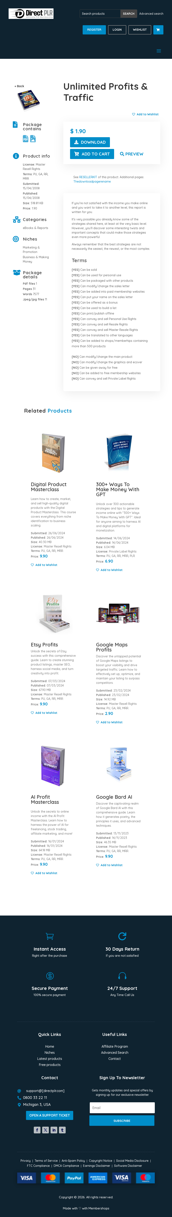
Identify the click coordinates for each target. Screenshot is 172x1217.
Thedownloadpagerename (92, 181)
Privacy (26, 1160)
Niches (49, 1053)
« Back (19, 86)
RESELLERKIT (88, 177)
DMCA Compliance (66, 1165)
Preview (134, 154)
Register (94, 30)
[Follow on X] (45, 1130)
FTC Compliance (38, 1165)
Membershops (99, 1208)
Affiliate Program (115, 1047)
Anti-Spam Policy (73, 1160)
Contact (114, 1059)
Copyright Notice (100, 1160)
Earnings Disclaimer (96, 1165)
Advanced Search (114, 1053)
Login (117, 30)
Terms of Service (46, 1160)
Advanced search (151, 14)
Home (49, 1047)
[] (158, 33)
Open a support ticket (49, 1115)
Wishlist (140, 30)
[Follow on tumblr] (62, 1130)
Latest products (49, 1059)
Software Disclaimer (128, 1165)
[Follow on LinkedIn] (54, 1130)
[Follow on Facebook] (37, 1130)
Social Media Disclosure (132, 1160)
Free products (50, 1065)
